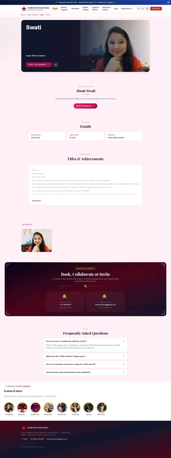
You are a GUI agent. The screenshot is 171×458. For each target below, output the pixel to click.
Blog (116, 9)
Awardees (75, 9)
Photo (48, 15)
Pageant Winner (95, 8)
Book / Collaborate (37, 65)
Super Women (32, 15)
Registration (126, 9)
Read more (36, 201)
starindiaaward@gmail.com (57, 439)
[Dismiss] (168, 2)
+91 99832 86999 (37, 439)
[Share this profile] (55, 64)
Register (156, 8)
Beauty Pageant (64, 8)
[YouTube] (143, 8)
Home (55, 9)
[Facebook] (138, 8)
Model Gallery (86, 8)
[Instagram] (147, 8)
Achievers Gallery (106, 8)
